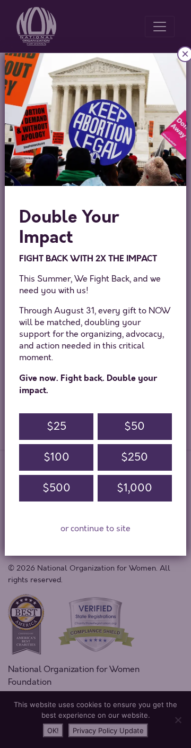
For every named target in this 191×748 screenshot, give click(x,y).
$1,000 (134, 488)
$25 (56, 426)
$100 (57, 457)
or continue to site (95, 528)
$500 (56, 488)
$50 (134, 426)
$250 (134, 457)
